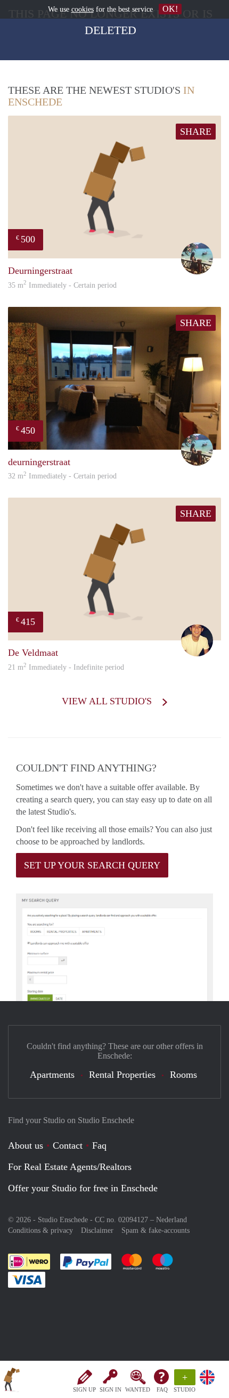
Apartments (52, 1074)
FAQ (162, 1389)
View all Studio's (108, 701)
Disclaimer (97, 1230)
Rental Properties (122, 1074)
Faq (99, 1145)
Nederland (171, 1220)
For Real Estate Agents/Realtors (70, 1166)
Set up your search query (92, 865)
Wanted (137, 1389)
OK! (170, 8)
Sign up (84, 1389)
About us (25, 1145)
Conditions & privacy (40, 1230)
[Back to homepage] (12, 1381)
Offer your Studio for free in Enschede (83, 1188)
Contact (68, 1145)
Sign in (110, 1389)
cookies (82, 9)
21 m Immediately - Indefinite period (66, 667)
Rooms (183, 1074)
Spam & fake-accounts (155, 1230)
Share (195, 131)
